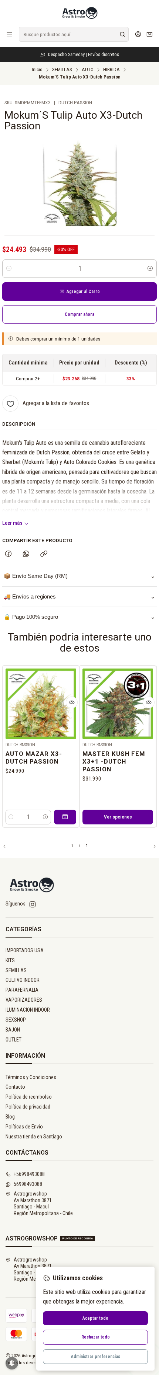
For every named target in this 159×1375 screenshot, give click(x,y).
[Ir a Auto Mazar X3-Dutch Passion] (41, 704)
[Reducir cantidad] (9, 269)
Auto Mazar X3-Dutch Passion (34, 757)
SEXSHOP (16, 1020)
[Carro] (150, 34)
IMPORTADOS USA (25, 950)
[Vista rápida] (72, 702)
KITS (10, 960)
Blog (10, 1117)
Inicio (37, 69)
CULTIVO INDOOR (23, 980)
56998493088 (28, 1184)
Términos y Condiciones (31, 1077)
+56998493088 (29, 1174)
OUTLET (13, 1040)
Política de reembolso (29, 1097)
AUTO (88, 69)
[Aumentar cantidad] (150, 269)
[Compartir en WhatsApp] (26, 554)
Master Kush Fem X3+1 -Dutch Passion (113, 761)
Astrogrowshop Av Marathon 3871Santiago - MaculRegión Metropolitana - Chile (43, 1203)
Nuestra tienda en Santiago (34, 1137)
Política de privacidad (28, 1107)
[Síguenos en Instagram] (32, 904)
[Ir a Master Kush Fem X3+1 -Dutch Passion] (117, 704)
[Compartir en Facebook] (8, 554)
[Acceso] (138, 34)
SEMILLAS (62, 69)
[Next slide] (151, 846)
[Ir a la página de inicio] (79, 13)
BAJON (13, 1030)
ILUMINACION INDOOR (28, 1010)
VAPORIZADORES (24, 1000)
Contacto (15, 1087)
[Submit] (122, 34)
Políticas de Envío (24, 1127)
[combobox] (74, 34)
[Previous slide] (7, 846)
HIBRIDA (111, 69)
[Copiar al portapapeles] (44, 554)
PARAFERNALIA (22, 990)
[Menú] (9, 34)
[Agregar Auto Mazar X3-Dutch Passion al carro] (65, 817)
